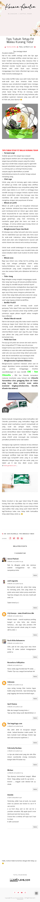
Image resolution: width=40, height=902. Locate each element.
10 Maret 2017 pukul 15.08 (15, 726)
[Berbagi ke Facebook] (10, 538)
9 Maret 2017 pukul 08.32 (15, 616)
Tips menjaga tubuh (20, 51)
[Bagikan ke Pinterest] (18, 538)
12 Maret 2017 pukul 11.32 (14, 751)
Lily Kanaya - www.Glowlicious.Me (20, 613)
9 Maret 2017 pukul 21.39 (14, 706)
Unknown (10, 682)
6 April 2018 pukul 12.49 (14, 797)
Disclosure (20, 899)
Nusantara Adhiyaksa (16, 662)
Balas (35, 575)
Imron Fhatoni (13, 559)
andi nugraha (12, 581)
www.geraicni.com (10, 465)
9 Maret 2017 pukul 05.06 (15, 583)
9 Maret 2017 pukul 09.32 (15, 643)
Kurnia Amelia (19, 898)
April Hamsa (12, 704)
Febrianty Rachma (14, 748)
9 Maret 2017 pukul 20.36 (15, 684)
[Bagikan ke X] (14, 538)
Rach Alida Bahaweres (16, 640)
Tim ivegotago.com (14, 724)
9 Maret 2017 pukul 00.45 (15, 561)
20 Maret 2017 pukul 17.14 (15, 773)
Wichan (10, 770)
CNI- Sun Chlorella (11, 533)
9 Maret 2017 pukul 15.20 (14, 665)
